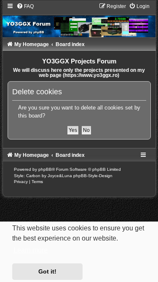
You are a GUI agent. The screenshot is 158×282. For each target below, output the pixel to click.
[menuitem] (25, 6)
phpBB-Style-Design (92, 175)
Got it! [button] (47, 271)
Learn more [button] (30, 250)
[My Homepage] (79, 20)
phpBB (45, 169)
